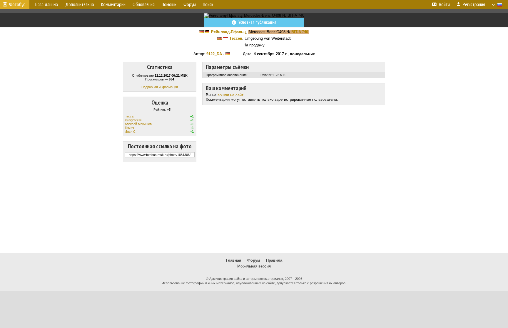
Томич (129, 127)
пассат (130, 116)
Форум (253, 260)
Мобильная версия (254, 266)
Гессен (236, 38)
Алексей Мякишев (138, 124)
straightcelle (133, 120)
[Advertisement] (254, 207)
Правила (274, 260)
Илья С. (130, 131)
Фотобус (17, 4)
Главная (233, 260)
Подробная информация (159, 87)
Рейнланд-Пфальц (228, 32)
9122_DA (214, 54)
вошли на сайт (230, 95)
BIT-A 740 (299, 32)
